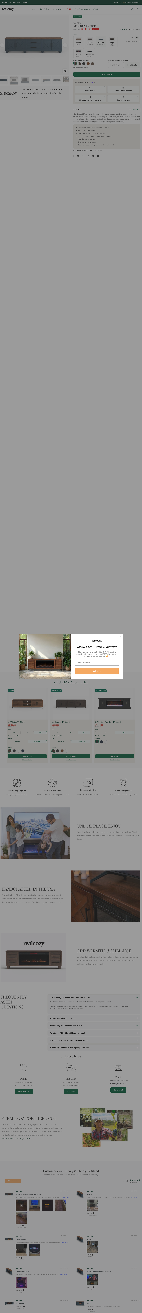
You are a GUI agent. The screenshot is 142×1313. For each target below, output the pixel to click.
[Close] (120, 636)
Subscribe (97, 671)
